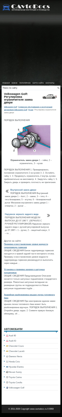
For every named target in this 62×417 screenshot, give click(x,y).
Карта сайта (38, 83)
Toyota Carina (15, 377)
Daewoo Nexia (15, 356)
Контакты (50, 83)
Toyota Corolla (15, 382)
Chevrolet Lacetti (16, 351)
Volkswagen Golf (10, 107)
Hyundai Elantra (16, 367)
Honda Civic (14, 361)
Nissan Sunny (15, 372)
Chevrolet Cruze (16, 346)
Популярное (25, 83)
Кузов (30, 110)
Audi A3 (12, 341)
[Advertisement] (31, 48)
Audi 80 (12, 335)
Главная (6, 83)
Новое (14, 83)
